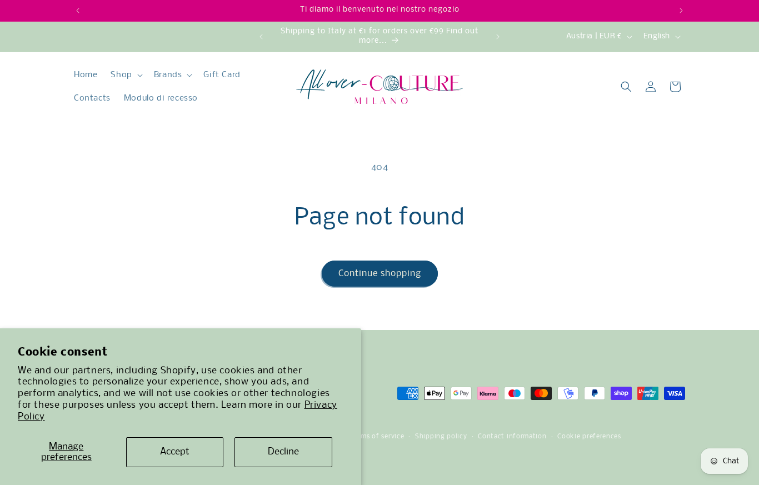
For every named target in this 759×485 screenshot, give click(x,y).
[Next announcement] (681, 10)
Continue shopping (379, 273)
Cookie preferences (589, 436)
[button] (125, 75)
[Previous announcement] (78, 10)
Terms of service (377, 436)
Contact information (512, 436)
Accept (174, 452)
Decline (283, 452)
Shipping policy (441, 436)
